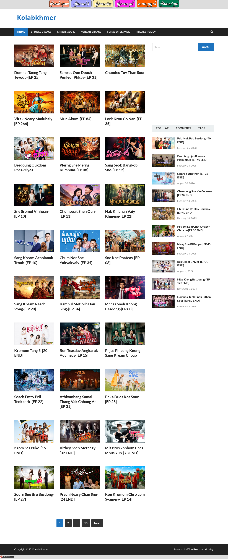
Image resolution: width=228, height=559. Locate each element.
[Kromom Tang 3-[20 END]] (34, 334)
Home (21, 31)
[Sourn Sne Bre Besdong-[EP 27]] (34, 477)
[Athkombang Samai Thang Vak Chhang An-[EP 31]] (80, 380)
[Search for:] (183, 47)
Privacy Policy (146, 31)
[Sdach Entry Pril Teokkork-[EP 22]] (34, 380)
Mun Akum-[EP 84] (75, 118)
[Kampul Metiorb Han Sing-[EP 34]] (80, 287)
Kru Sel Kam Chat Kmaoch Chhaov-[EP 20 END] (193, 228)
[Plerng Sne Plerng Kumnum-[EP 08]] (80, 148)
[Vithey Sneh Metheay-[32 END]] (80, 431)
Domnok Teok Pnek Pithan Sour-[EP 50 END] (194, 298)
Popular (162, 128)
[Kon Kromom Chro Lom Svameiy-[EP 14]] (125, 477)
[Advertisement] (182, 87)
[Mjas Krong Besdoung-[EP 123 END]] (163, 279)
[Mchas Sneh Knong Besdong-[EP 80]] (125, 287)
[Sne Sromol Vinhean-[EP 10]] (34, 195)
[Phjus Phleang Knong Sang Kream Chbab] (125, 334)
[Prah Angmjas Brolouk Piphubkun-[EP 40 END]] (163, 156)
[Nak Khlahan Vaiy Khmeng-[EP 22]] (125, 195)
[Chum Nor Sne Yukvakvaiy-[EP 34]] (80, 241)
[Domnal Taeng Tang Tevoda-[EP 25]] (34, 56)
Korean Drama (91, 31)
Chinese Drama (41, 31)
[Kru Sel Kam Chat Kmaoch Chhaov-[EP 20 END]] (163, 226)
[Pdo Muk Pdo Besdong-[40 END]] (163, 138)
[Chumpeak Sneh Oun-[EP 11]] (80, 195)
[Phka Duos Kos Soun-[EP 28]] (125, 380)
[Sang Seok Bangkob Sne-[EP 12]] (125, 148)
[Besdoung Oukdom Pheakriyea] (34, 148)
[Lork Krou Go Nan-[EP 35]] (125, 102)
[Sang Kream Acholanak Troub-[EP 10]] (34, 241)
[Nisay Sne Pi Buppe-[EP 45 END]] (163, 244)
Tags (201, 128)
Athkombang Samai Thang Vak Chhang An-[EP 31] (79, 401)
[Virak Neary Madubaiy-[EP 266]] (34, 102)
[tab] (162, 128)
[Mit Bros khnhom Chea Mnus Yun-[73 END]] (125, 431)
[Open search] (212, 32)
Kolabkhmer (36, 17)
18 (85, 523)
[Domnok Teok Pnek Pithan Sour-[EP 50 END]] (163, 297)
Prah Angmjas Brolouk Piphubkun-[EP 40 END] (192, 157)
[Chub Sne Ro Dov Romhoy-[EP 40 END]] (163, 209)
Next (97, 523)
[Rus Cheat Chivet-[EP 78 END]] (163, 262)
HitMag (209, 549)
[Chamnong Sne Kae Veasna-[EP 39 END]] (163, 191)
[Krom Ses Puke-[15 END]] (34, 431)
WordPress (193, 549)
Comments (183, 128)
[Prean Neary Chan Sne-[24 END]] (80, 477)
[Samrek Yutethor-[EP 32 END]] (163, 174)
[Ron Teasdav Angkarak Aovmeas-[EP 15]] (80, 334)
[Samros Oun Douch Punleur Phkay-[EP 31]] (80, 56)
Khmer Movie (66, 31)
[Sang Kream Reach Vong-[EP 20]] (34, 287)
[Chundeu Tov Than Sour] (125, 56)
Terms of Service (118, 31)
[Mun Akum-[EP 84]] (80, 102)
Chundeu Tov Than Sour (125, 72)
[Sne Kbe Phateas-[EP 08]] (125, 241)
